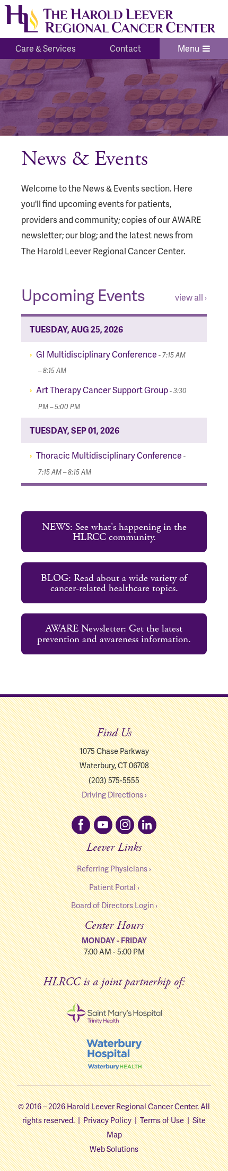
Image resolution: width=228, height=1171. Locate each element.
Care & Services (45, 48)
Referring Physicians (112, 868)
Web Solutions (114, 1148)
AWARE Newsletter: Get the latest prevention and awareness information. (114, 633)
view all (189, 297)
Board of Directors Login (112, 905)
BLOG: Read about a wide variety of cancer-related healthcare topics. (114, 583)
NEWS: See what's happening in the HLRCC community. (114, 532)
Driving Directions (112, 794)
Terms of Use (162, 1120)
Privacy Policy (107, 1120)
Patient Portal (112, 887)
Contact (125, 48)
